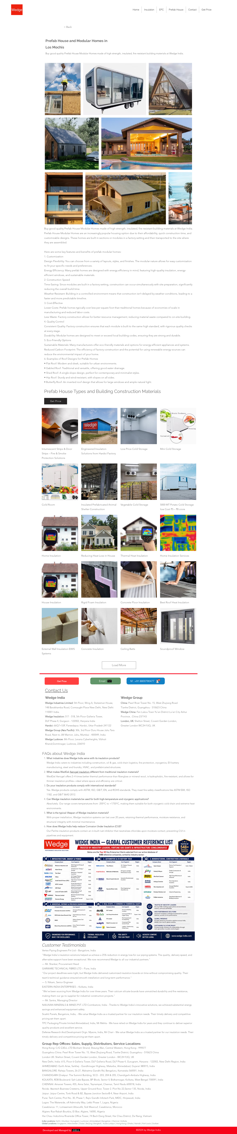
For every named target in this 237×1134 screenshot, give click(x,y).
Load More (119, 665)
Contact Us (56, 690)
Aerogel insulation (80, 771)
